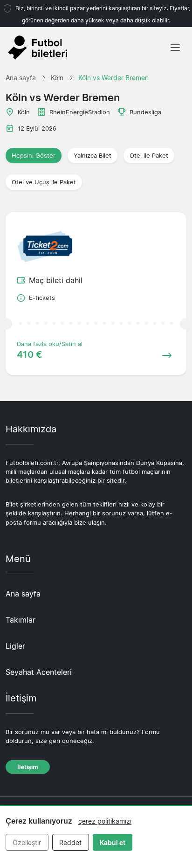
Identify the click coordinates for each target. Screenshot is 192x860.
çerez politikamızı (104, 821)
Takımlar (20, 619)
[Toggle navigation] (175, 47)
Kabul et (112, 842)
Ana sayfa (23, 593)
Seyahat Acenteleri (39, 672)
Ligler (15, 646)
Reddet (70, 842)
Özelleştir (27, 842)
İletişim (27, 766)
